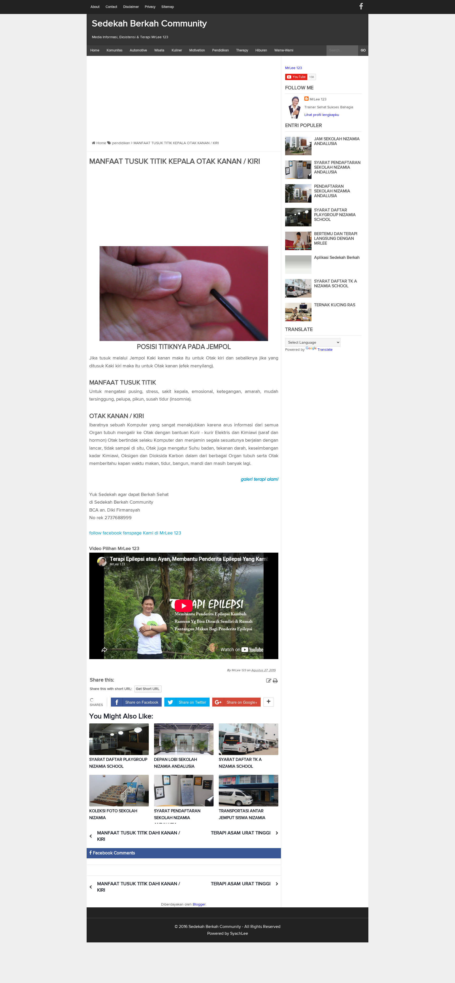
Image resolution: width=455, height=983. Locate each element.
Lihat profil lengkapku (321, 115)
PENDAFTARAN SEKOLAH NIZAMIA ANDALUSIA (332, 191)
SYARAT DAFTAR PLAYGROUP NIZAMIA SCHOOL (335, 215)
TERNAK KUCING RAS (334, 305)
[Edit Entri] (268, 681)
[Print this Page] (275, 681)
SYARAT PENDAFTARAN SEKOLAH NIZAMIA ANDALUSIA (177, 818)
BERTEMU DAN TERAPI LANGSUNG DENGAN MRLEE (335, 239)
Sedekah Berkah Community (149, 23)
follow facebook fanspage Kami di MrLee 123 (135, 533)
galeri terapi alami (259, 479)
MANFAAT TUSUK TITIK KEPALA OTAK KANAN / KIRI (174, 161)
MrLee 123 (293, 68)
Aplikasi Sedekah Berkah (337, 258)
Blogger (199, 904)
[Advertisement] (184, 95)
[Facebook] (361, 6)
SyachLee (239, 934)
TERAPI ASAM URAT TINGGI (240, 833)
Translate (325, 350)
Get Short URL (147, 689)
